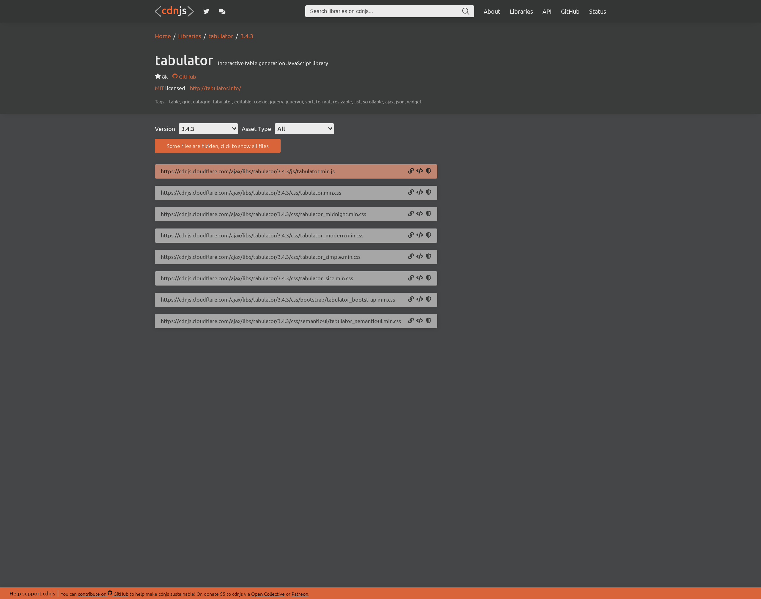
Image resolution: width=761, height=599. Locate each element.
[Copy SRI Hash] (428, 171)
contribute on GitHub (103, 593)
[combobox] (208, 128)
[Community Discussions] (222, 11)
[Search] (465, 11)
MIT (160, 88)
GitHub (570, 11)
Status (597, 11)
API (547, 11)
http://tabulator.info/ (215, 88)
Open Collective (268, 593)
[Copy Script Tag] (419, 171)
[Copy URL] (411, 171)
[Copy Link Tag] (419, 192)
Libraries (521, 11)
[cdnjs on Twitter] (206, 11)
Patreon (300, 593)
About (492, 11)
